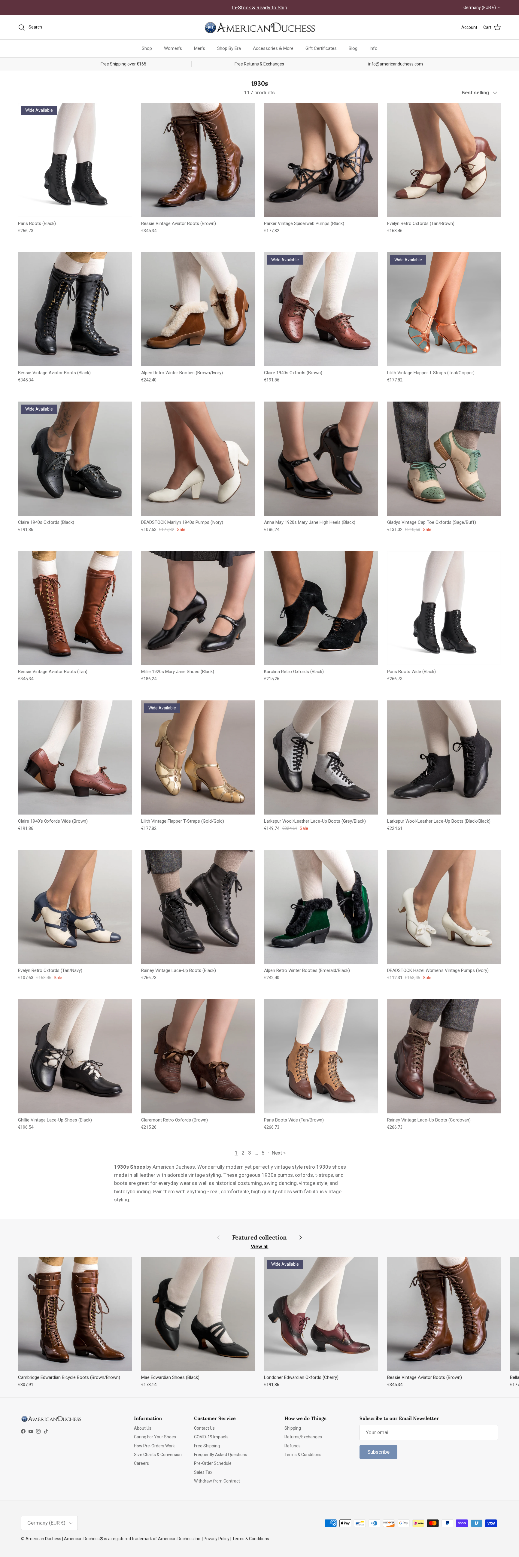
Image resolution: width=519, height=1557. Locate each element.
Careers (141, 1463)
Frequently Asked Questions (220, 1454)
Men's (199, 48)
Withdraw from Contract (217, 1481)
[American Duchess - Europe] (259, 27)
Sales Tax (203, 1472)
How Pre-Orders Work (154, 1445)
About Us (142, 1428)
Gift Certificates (321, 48)
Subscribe (378, 1452)
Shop (147, 48)
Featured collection (259, 1237)
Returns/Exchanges (303, 1436)
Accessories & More (273, 48)
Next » (279, 1153)
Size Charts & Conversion (158, 1454)
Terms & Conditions (302, 1454)
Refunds (292, 1445)
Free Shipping (207, 1445)
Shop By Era (229, 48)
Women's (173, 48)
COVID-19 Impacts (211, 1436)
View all (260, 1246)
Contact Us (204, 1428)
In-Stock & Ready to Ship (259, 8)
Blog (353, 48)
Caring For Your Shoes (155, 1436)
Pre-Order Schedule (213, 1463)
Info (373, 48)
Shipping (292, 1428)
